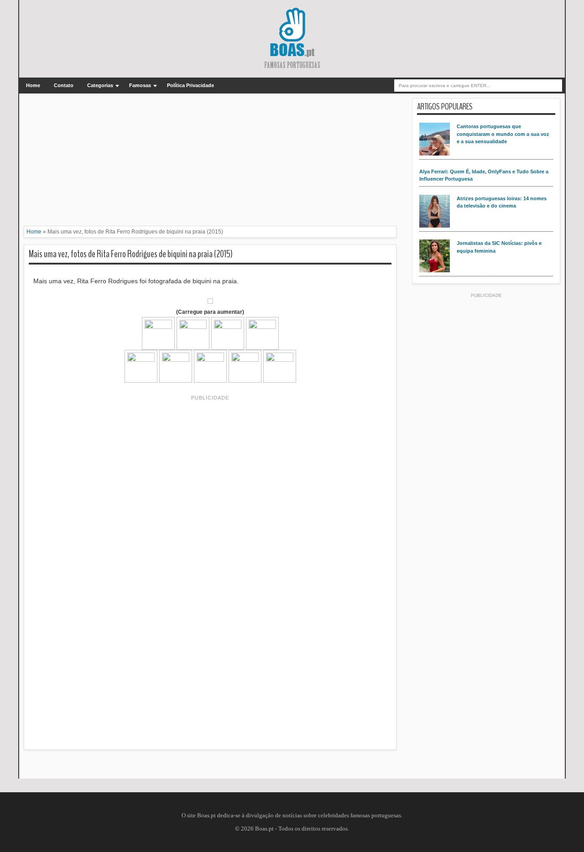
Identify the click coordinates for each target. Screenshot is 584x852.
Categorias (100, 85)
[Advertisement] (210, 162)
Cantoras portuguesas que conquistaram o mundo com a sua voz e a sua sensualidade (503, 134)
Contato (63, 85)
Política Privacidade (190, 85)
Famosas (140, 85)
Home (33, 85)
